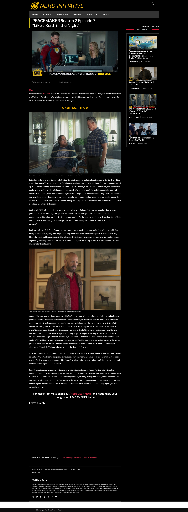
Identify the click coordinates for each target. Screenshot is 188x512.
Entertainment (134, 88)
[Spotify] (44, 497)
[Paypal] (41, 497)
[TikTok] (48, 497)
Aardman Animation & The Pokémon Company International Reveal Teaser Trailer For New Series (141, 54)
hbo (42, 469)
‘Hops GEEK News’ (81, 393)
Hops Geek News (57, 469)
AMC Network (134, 117)
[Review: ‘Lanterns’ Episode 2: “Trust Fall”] (143, 74)
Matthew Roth (39, 480)
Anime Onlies (133, 62)
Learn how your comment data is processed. (80, 457)
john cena (76, 469)
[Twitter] (52, 497)
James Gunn (68, 469)
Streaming (145, 26)
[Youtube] (56, 497)
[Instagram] (33, 497)
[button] (152, 3)
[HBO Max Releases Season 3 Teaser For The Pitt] (143, 130)
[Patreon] (37, 497)
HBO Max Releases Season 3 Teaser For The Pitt (141, 139)
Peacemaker (36, 472)
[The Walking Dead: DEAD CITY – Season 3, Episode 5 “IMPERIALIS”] (143, 101)
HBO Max (155, 26)
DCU (38, 469)
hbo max (47, 469)
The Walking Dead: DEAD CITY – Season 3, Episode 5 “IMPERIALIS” (142, 111)
